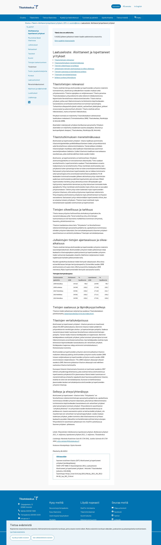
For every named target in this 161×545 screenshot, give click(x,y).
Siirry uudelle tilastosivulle (65, 41)
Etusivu (23, 17)
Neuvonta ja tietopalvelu (58, 508)
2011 (65, 23)
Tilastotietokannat (87, 512)
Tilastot (34, 23)
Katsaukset (32, 49)
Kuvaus (31, 75)
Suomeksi (116, 6)
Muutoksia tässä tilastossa (34, 39)
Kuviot (30, 58)
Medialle (52, 520)
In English (138, 6)
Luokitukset (32, 93)
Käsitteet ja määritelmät (37, 89)
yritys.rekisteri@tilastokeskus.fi (68, 441)
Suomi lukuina (85, 516)
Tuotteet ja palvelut (90, 17)
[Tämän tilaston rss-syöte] (37, 103)
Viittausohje (61, 456)
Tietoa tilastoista (49, 17)
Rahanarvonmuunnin (88, 520)
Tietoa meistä (122, 17)
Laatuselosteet (34, 80)
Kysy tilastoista (55, 512)
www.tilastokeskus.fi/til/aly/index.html (79, 314)
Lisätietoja (32, 97)
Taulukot (31, 54)
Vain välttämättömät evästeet (42, 538)
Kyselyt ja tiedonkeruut (69, 17)
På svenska (127, 6)
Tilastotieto (34, 17)
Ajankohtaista (107, 17)
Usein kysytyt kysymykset (59, 516)
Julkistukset (33, 45)
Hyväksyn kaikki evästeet (20, 538)
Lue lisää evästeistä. (17, 532)
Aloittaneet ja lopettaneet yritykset (50, 23)
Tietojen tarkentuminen (37, 62)
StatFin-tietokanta (87, 508)
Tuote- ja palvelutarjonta (37, 71)
